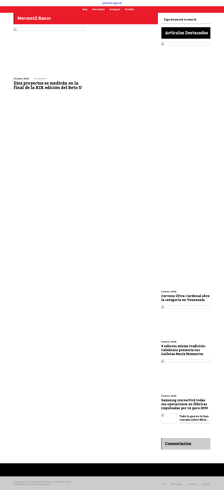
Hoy (164, 484)
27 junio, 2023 (21, 78)
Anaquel (192, 484)
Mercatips (177, 484)
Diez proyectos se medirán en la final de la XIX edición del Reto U (48, 85)
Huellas (206, 484)
